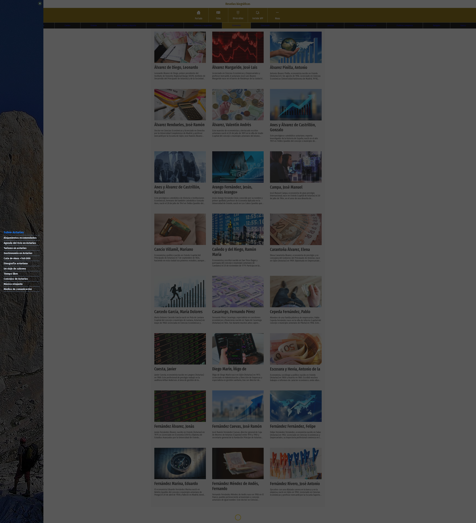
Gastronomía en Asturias (18, 253)
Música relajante (13, 284)
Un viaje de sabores (15, 268)
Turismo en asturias (15, 248)
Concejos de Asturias (16, 278)
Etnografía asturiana (16, 263)
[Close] (40, 3)
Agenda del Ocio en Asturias (20, 242)
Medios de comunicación (18, 289)
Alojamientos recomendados (20, 237)
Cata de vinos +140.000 (17, 258)
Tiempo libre (11, 273)
